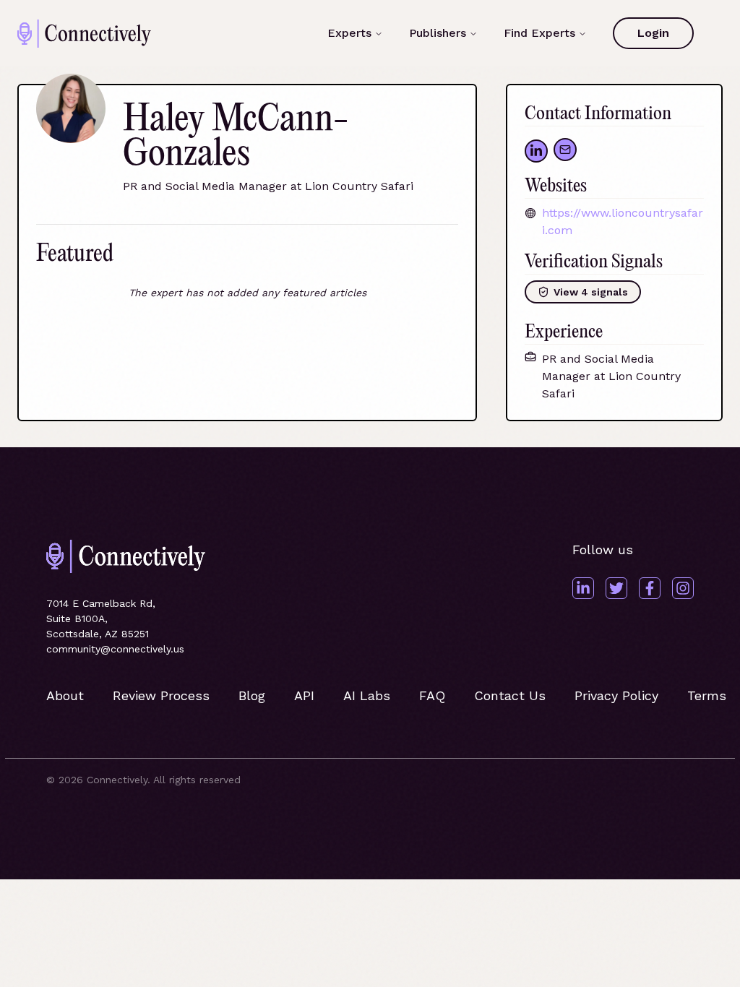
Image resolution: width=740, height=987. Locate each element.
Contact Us (510, 695)
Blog (251, 695)
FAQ (432, 695)
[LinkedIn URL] (536, 151)
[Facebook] (650, 588)
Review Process (161, 695)
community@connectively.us (115, 649)
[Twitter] (616, 588)
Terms (706, 695)
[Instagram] (683, 588)
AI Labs (366, 695)
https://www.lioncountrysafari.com (622, 221)
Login (653, 33)
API (304, 695)
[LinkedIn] (583, 588)
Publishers (437, 33)
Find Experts (539, 33)
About (65, 695)
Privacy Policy (616, 695)
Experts (349, 33)
